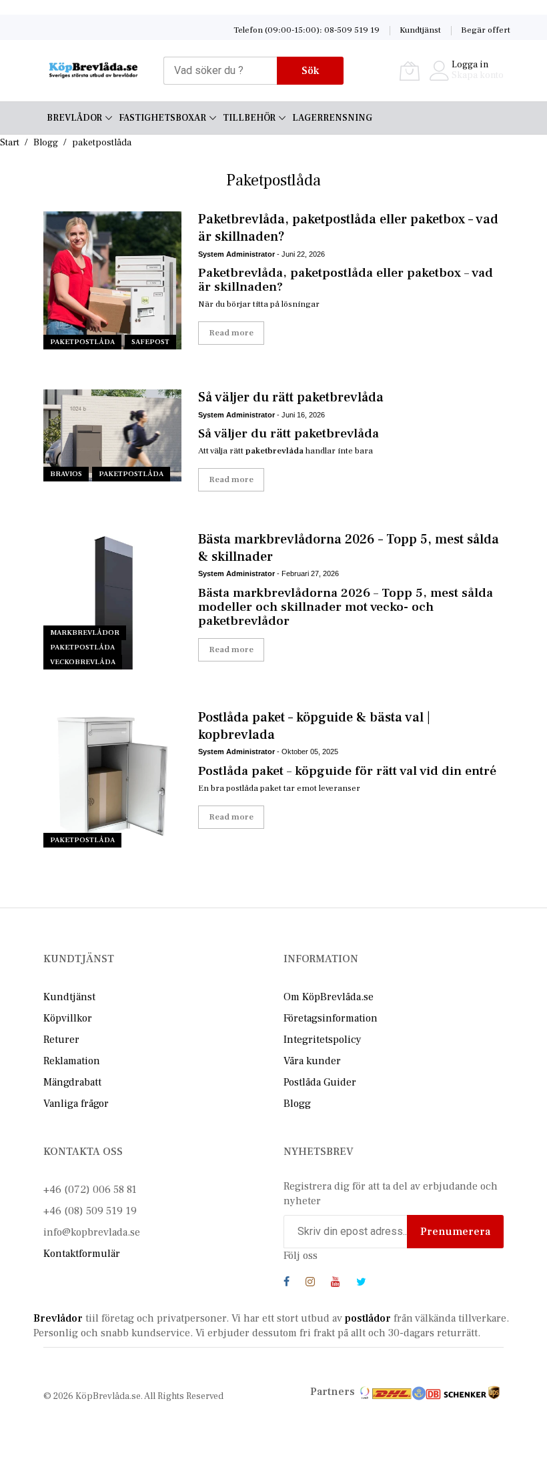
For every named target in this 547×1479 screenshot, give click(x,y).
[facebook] (287, 1283)
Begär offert (485, 30)
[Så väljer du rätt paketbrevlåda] (112, 435)
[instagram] (310, 1283)
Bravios (66, 474)
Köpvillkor (67, 1018)
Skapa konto (478, 75)
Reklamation (71, 1061)
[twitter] (361, 1283)
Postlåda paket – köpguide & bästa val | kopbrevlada (314, 726)
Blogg (45, 143)
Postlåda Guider (320, 1082)
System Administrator (236, 254)
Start (9, 143)
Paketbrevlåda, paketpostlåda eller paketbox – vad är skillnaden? (348, 228)
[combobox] (220, 71)
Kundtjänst (420, 30)
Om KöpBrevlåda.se (329, 997)
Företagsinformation (331, 1018)
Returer (61, 1039)
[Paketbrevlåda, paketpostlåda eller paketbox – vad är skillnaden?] (112, 280)
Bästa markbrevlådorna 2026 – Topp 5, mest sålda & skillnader (348, 548)
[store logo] (93, 70)
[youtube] (335, 1283)
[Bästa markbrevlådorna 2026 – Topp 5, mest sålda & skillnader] (112, 600)
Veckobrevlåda (82, 662)
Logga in (470, 65)
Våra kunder (312, 1061)
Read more (231, 332)
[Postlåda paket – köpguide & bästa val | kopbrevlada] (112, 778)
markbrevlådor (84, 632)
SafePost (150, 342)
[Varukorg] (410, 71)
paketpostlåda (82, 342)
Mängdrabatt (72, 1082)
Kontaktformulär (81, 1253)
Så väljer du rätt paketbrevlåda (291, 397)
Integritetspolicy (323, 1039)
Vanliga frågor (76, 1103)
